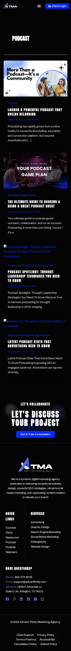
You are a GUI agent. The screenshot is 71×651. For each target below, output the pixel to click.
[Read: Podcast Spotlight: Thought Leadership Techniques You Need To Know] (35, 251)
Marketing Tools (16, 195)
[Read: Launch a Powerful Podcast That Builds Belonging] (35, 78)
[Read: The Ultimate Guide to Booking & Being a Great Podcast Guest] (35, 170)
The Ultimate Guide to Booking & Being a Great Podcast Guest (34, 204)
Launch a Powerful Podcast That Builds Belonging (35, 112)
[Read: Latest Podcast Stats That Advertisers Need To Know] (35, 323)
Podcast (12, 103)
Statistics (45, 335)
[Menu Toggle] (39, 6)
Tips (50, 265)
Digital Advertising (17, 335)
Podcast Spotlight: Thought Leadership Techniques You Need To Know (34, 276)
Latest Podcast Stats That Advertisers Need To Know (29, 343)
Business (13, 265)
